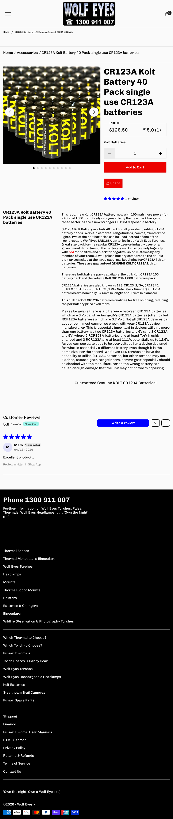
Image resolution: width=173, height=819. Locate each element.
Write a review (123, 423)
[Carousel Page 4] (46, 168)
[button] (114, 199)
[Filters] (155, 423)
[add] (160, 153)
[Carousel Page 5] (50, 168)
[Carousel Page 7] (58, 168)
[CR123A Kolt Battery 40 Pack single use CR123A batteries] (51, 115)
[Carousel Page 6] (54, 168)
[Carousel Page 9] (66, 168)
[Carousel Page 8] (62, 168)
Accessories (27, 52)
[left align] (9, 112)
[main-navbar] (8, 13)
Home (6, 32)
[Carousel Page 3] (42, 168)
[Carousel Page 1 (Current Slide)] (34, 168)
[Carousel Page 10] (70, 168)
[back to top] (165, 811)
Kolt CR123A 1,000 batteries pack (130, 278)
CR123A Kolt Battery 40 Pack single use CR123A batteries (90, 52)
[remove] (109, 153)
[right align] (94, 112)
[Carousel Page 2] (38, 168)
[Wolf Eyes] (89, 14)
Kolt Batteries (115, 142)
